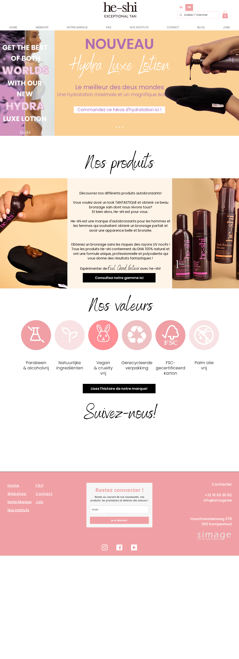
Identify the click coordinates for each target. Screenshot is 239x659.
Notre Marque (19, 501)
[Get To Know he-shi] (122, 127)
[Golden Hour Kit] (116, 127)
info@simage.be (217, 500)
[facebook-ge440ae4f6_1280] (119, 547)
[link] (225, 14)
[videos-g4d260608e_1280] (134, 547)
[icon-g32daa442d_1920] (105, 547)
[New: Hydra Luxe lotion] (119, 127)
